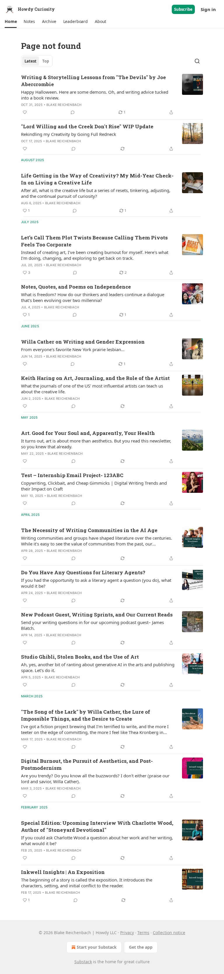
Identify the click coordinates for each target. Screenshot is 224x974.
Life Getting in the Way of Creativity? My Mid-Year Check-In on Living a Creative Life (97, 179)
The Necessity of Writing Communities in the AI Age (89, 530)
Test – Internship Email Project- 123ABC (72, 475)
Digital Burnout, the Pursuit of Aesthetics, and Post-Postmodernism (87, 764)
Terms (143, 932)
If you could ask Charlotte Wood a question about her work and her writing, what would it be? (97, 840)
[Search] (197, 61)
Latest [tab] (30, 61)
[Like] (25, 112)
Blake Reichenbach (63, 105)
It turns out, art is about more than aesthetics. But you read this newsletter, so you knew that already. (96, 443)
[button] (10, 21)
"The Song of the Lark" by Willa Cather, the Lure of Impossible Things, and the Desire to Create (85, 715)
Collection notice (169, 932)
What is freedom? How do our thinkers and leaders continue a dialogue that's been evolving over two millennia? (92, 297)
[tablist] (36, 61)
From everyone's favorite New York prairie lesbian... (73, 349)
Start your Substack (97, 947)
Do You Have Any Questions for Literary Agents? (83, 572)
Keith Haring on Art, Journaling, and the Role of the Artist (95, 378)
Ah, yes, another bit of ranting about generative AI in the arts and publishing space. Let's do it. (97, 667)
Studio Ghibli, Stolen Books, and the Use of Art (80, 656)
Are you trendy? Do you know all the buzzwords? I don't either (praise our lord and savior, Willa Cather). (95, 778)
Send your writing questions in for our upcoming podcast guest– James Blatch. (92, 625)
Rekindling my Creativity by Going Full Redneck (68, 134)
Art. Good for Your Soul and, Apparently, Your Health (88, 433)
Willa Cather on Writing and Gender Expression (83, 341)
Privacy (127, 932)
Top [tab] (45, 61)
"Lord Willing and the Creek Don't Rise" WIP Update (87, 126)
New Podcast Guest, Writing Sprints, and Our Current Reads (97, 614)
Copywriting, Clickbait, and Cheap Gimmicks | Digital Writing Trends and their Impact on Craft (94, 486)
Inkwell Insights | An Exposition (63, 872)
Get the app (141, 947)
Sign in (208, 9)
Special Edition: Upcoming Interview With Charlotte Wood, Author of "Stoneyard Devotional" (97, 826)
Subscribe (183, 9)
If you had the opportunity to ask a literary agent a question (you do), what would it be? (96, 583)
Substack (83, 961)
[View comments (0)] (72, 112)
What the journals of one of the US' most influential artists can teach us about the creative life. (92, 388)
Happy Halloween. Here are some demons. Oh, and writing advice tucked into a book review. (94, 95)
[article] (112, 95)
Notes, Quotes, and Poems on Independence (76, 286)
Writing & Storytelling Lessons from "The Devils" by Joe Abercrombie (93, 81)
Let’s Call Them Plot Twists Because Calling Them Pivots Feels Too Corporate (94, 241)
